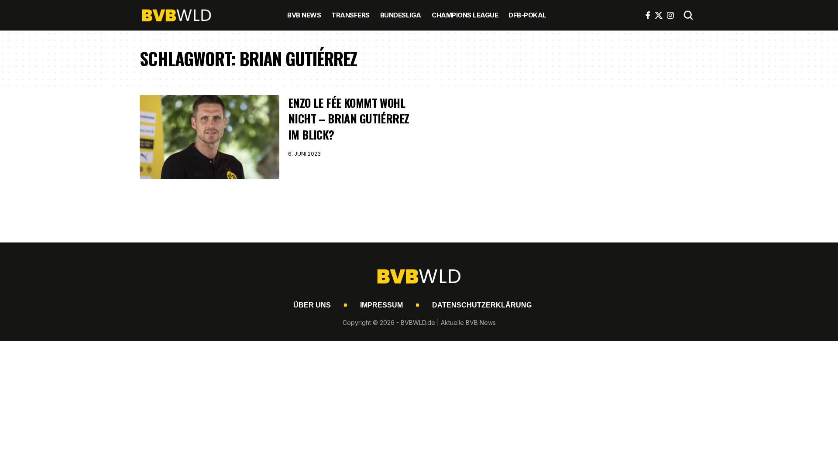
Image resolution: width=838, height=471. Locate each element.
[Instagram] (670, 15)
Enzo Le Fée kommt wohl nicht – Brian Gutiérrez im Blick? (348, 118)
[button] (688, 15)
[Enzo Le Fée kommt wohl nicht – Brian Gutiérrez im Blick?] (209, 137)
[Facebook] (648, 15)
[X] (659, 15)
